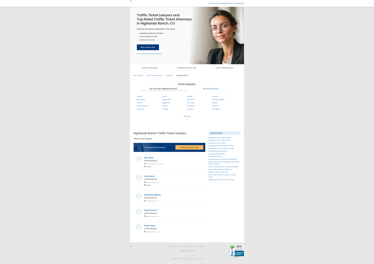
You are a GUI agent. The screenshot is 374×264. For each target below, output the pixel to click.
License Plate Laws (215, 156)
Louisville (165, 109)
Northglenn (216, 109)
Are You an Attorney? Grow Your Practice (226, 3)
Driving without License (216, 154)
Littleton (215, 106)
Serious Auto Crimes (147, 40)
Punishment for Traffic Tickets (219, 140)
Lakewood (190, 106)
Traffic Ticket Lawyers (155, 75)
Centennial (191, 99)
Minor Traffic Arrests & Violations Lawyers (223, 167)
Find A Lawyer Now (148, 47)
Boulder (189, 96)
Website (148, 166)
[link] (140, 247)
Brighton (215, 96)
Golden (214, 103)
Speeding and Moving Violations (152, 33)
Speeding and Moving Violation (219, 138)
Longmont (140, 109)
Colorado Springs (218, 99)
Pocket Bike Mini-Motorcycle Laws (220, 169)
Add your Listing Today (189, 147)
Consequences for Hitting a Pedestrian (222, 159)
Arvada (139, 96)
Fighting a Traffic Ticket (216, 143)
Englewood (166, 103)
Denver (139, 103)
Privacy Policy (190, 246)
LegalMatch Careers (187, 251)
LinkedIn (148, 185)
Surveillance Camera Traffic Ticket (220, 146)
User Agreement (175, 246)
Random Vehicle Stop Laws (218, 172)
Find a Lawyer (138, 75)
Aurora (164, 96)
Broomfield (141, 99)
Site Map (202, 246)
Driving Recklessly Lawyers (217, 151)
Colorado (169, 75)
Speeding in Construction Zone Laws (221, 180)
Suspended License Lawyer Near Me (221, 148)
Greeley (165, 106)
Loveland (190, 109)
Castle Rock (166, 99)
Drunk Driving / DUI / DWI (148, 36)
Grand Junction (142, 106)
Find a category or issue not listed (149, 54)
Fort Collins (191, 103)
